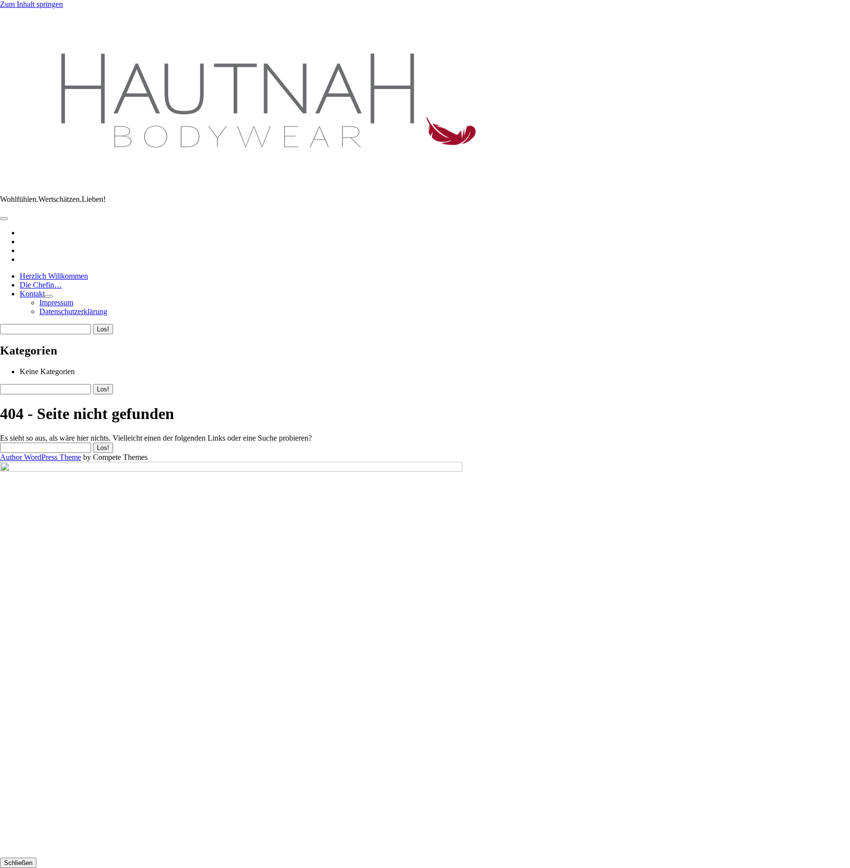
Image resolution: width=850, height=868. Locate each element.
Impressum (56, 302)
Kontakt (32, 293)
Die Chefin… (41, 285)
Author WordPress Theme (40, 457)
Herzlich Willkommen (54, 276)
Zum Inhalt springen (31, 4)
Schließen (18, 863)
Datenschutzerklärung (73, 311)
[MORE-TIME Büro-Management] (259, 182)
